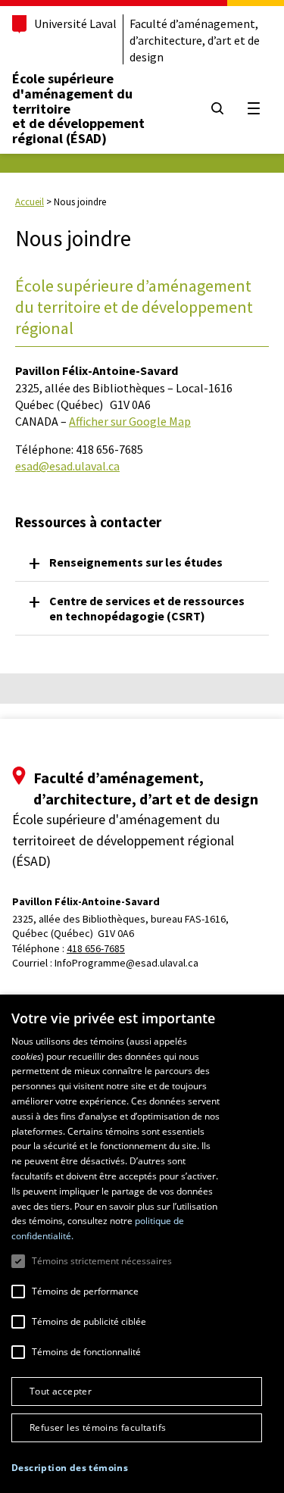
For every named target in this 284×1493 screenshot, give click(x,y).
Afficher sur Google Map (130, 421)
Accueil (29, 201)
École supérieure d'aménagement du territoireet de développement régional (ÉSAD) (78, 108)
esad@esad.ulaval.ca (67, 465)
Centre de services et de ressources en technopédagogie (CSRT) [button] (147, 608)
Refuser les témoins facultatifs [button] (98, 1427)
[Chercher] (217, 108)
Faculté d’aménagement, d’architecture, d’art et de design (195, 40)
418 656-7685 (96, 948)
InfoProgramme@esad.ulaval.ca (126, 963)
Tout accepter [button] (61, 1391)
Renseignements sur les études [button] (136, 562)
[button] (69, 1468)
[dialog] (142, 1244)
